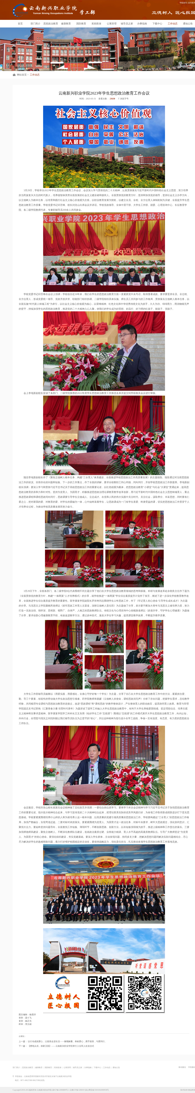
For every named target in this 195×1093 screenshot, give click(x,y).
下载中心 (157, 23)
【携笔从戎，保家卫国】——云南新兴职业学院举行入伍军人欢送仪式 (60, 1046)
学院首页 (183, 3)
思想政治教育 (50, 23)
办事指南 (142, 23)
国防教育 (81, 23)
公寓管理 (112, 23)
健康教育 (66, 23)
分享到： (22, 1036)
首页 (20, 23)
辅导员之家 (127, 23)
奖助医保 (96, 23)
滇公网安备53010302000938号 (97, 1090)
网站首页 (22, 74)
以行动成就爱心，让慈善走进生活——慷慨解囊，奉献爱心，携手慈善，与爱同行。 (67, 1041)
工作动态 (172, 23)
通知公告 (188, 23)
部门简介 (35, 23)
